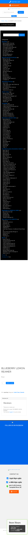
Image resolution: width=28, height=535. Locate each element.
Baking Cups (5, 59)
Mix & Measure (6, 97)
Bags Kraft (5, 151)
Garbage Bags (6, 226)
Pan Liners (5, 193)
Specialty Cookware (7, 114)
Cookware (4, 103)
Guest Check (5, 183)
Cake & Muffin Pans (7, 45)
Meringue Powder (7, 71)
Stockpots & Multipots (8, 116)
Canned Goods (6, 120)
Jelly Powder (6, 137)
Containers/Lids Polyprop (8, 169)
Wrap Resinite (6, 208)
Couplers (5, 64)
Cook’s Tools (5, 91)
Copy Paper (5, 171)
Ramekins (5, 52)
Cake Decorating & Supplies (9, 57)
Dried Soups (5, 127)
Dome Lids (5, 176)
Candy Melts (5, 61)
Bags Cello (5, 150)
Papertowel (5, 233)
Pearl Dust (5, 75)
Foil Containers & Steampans (9, 178)
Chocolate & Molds (7, 48)
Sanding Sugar (6, 77)
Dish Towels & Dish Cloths (8, 87)
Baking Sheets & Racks (8, 44)
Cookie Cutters (6, 63)
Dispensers (5, 223)
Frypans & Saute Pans (7, 109)
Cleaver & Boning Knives (8, 244)
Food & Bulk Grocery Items (9, 117)
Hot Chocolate (6, 135)
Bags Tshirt (5, 155)
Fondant (4, 67)
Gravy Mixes (5, 134)
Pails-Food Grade (7, 191)
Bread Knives (5, 239)
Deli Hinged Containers (8, 175)
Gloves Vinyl (5, 180)
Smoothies (5, 144)
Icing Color (5, 68)
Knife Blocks (5, 247)
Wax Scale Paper (6, 205)
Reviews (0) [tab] (5, 398)
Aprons (4, 83)
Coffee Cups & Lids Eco (8, 165)
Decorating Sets (6, 65)
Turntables (5, 79)
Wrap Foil (5, 207)
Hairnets (4, 184)
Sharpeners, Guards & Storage (9, 251)
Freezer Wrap (6, 179)
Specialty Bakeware (7, 113)
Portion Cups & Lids (7, 197)
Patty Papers (5, 194)
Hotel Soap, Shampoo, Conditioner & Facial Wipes (14, 229)
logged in (11, 412)
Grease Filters (6, 182)
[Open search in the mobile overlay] (13, 12)
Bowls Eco (5, 160)
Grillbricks (5, 227)
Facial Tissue (5, 224)
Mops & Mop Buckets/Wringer (9, 231)
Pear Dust (5, 74)
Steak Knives (5, 253)
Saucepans (5, 111)
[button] (8, 24)
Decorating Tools (6, 50)
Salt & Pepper (6, 141)
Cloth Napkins (6, 85)
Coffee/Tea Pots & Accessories (10, 106)
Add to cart (10, 383)
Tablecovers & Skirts (7, 89)
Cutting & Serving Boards (8, 246)
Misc (4, 72)
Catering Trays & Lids (7, 162)
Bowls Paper (5, 161)
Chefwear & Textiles (7, 81)
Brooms (4, 220)
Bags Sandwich (6, 154)
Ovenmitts (5, 88)
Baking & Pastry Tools (7, 43)
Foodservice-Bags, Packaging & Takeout (12, 149)
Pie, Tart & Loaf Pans (7, 51)
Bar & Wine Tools (6, 211)
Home (2, 20)
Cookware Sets (6, 107)
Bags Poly (5, 153)
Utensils (4, 101)
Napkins (4, 190)
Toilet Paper (5, 235)
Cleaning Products (7, 222)
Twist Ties (5, 204)
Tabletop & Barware (7, 217)
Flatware (4, 213)
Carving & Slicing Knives (8, 240)
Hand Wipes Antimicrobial (8, 186)
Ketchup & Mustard (7, 138)
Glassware (5, 214)
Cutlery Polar (5, 173)
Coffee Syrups (6, 123)
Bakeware (4, 41)
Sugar (4, 147)
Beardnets (5, 158)
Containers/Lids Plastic (8, 168)
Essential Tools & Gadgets (8, 96)
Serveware (5, 216)
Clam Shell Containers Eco (8, 164)
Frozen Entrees (6, 131)
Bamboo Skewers (7, 157)
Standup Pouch (6, 198)
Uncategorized (5, 256)
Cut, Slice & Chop (7, 94)
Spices (4, 145)
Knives (3, 237)
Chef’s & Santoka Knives (8, 243)
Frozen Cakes (6, 130)
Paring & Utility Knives (7, 250)
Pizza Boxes (5, 196)
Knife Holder (5, 248)
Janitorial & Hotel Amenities (9, 219)
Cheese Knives (6, 242)
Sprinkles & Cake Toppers (8, 78)
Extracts (4, 129)
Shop (6, 20)
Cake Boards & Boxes (7, 60)
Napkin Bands (6, 189)
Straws (4, 200)
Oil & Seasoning (6, 98)
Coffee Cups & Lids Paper (8, 167)
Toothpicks (5, 202)
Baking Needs (6, 119)
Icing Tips (5, 70)
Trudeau (3, 255)
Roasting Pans (6, 110)
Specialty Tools (6, 100)
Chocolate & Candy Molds (8, 47)
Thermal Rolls (6, 201)
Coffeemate (5, 124)
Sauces (4, 142)
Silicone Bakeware (7, 54)
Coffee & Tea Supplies (8, 104)
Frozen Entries (6, 133)
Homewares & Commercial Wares (10, 210)
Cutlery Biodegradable (8, 172)
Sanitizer (4, 234)
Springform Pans (6, 55)
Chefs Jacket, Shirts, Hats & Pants (10, 84)
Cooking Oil (5, 126)
